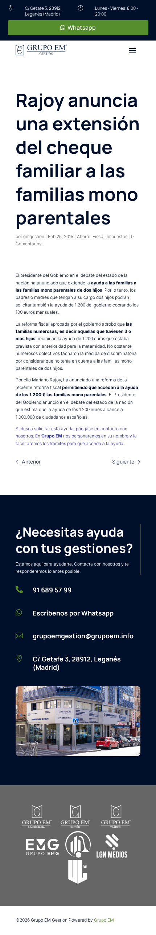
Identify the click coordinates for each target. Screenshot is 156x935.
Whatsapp (81, 27)
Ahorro (83, 236)
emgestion (33, 236)
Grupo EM (104, 920)
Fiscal (98, 236)
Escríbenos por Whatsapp (73, 613)
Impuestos (117, 236)
